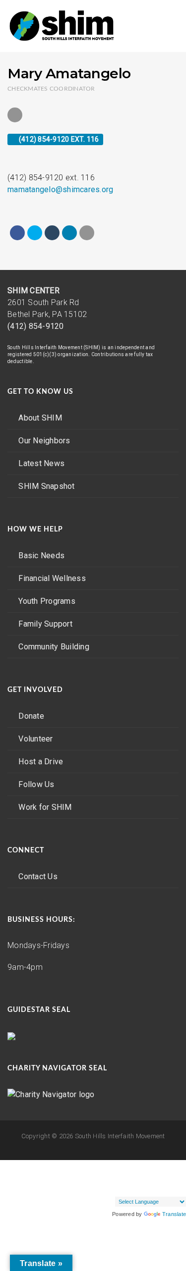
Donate (31, 716)
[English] (139, 1164)
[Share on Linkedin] (69, 232)
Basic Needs (41, 555)
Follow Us (36, 784)
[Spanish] (129, 1188)
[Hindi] (169, 1164)
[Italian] (109, 1176)
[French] (149, 1164)
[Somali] (119, 1188)
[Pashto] (169, 1176)
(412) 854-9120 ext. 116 (58, 139)
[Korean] (139, 1176)
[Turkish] (159, 1188)
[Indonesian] (179, 1164)
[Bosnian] (119, 1164)
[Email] (86, 232)
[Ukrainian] (169, 1188)
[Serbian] (109, 1188)
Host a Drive (40, 761)
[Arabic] (109, 1164)
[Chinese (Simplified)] (129, 1164)
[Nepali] (159, 1176)
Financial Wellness (52, 578)
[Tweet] (34, 232)
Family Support (45, 624)
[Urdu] (179, 1188)
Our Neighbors (44, 440)
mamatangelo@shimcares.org (60, 189)
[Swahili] (139, 1188)
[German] (159, 1164)
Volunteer (35, 738)
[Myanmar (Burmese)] (149, 1176)
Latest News (41, 463)
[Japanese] (119, 1176)
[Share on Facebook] (17, 232)
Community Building (53, 646)
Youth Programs (46, 601)
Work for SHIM (44, 807)
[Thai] (149, 1188)
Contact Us (38, 876)
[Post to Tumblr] (52, 232)
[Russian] (179, 1176)
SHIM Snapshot (46, 486)
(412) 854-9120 (35, 326)
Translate (174, 1214)
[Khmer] (129, 1176)
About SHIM (40, 418)
